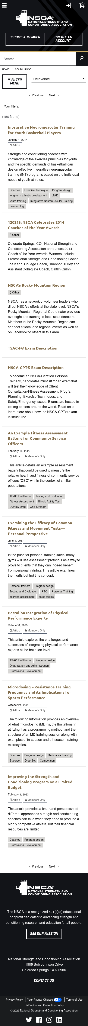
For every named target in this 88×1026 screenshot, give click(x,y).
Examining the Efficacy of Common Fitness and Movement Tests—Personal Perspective (40, 528)
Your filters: (11, 106)
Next (55, 95)
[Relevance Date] (58, 80)
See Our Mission (44, 934)
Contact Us (44, 980)
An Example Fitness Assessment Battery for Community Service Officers (38, 438)
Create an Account (63, 39)
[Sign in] (69, 6)
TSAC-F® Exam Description (32, 347)
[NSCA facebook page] (39, 1021)
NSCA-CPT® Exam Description (36, 367)
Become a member (24, 37)
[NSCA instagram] (49, 1021)
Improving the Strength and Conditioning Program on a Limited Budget (40, 781)
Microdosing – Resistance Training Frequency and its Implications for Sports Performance (39, 692)
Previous (39, 95)
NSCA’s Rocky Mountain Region (36, 285)
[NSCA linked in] (59, 1021)
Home (5, 69)
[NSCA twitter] (29, 1021)
